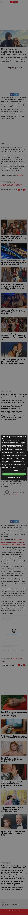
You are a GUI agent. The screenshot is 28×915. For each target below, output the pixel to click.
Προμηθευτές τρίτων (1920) (13, 452)
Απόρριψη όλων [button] (14, 470)
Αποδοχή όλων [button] (14, 474)
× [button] (25, 436)
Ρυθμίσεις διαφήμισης (6, 464)
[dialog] (14, 457)
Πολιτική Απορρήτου (10, 467)
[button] (14, 477)
